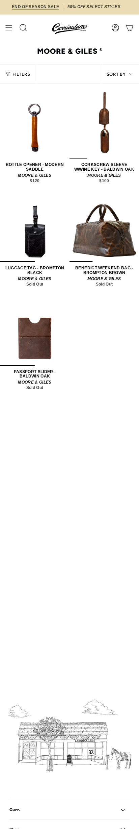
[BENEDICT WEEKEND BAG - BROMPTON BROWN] (104, 227)
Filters (21, 74)
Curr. (14, 809)
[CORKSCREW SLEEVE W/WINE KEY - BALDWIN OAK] (104, 124)
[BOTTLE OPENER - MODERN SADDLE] (35, 124)
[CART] (129, 27)
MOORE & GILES (35, 175)
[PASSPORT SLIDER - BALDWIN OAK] (35, 331)
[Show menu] (9, 27)
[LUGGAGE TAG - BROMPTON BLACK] (35, 227)
